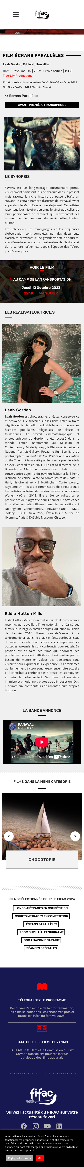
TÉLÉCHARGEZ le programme (42, 1000)
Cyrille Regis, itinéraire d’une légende (42, 862)
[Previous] (9, 836)
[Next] (75, 836)
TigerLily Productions (17, 75)
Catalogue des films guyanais (42, 1042)
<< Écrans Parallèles (21, 96)
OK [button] (39, 1158)
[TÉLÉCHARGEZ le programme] (42, 986)
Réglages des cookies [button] (19, 1158)
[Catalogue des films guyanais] (42, 1028)
